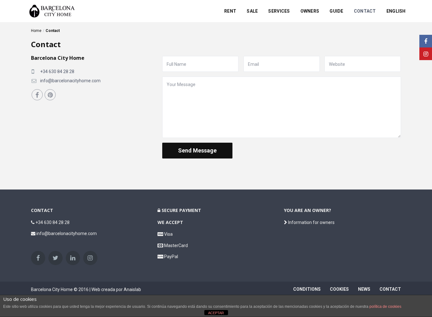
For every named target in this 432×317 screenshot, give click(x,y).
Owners (309, 11)
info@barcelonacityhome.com (70, 80)
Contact (365, 11)
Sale (252, 11)
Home (36, 30)
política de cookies (385, 306)
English (396, 11)
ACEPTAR (216, 313)
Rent (230, 11)
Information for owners (311, 222)
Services (279, 11)
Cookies (339, 289)
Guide (336, 11)
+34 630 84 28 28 (57, 71)
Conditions (307, 289)
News (364, 289)
